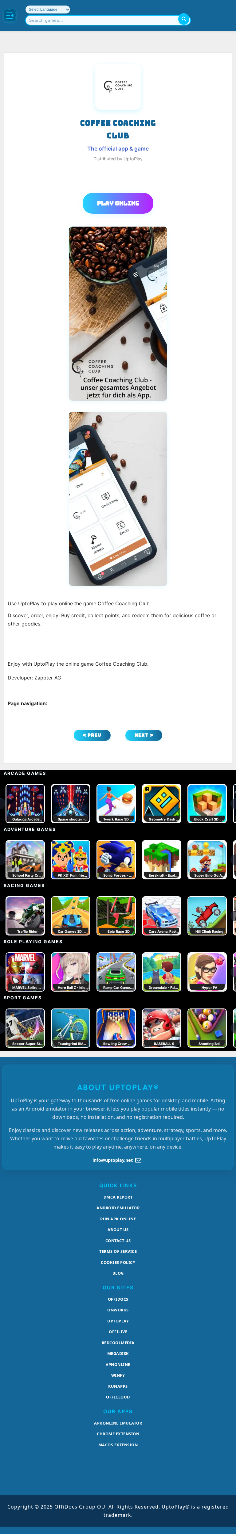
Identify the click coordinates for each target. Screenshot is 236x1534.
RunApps (118, 1386)
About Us (118, 1229)
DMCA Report (118, 1197)
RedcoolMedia (118, 1342)
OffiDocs (118, 1299)
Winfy (118, 1375)
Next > (144, 735)
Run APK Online (118, 1219)
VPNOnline (118, 1364)
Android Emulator (118, 1208)
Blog (118, 1273)
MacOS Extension (118, 1445)
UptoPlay (118, 1321)
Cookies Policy (118, 1262)
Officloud (118, 1397)
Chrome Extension (118, 1433)
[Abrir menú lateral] (10, 15)
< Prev (92, 735)
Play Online (118, 203)
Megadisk (118, 1353)
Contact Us (118, 1240)
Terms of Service (118, 1251)
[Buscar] (183, 19)
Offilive (118, 1331)
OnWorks (118, 1310)
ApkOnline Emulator (118, 1423)
